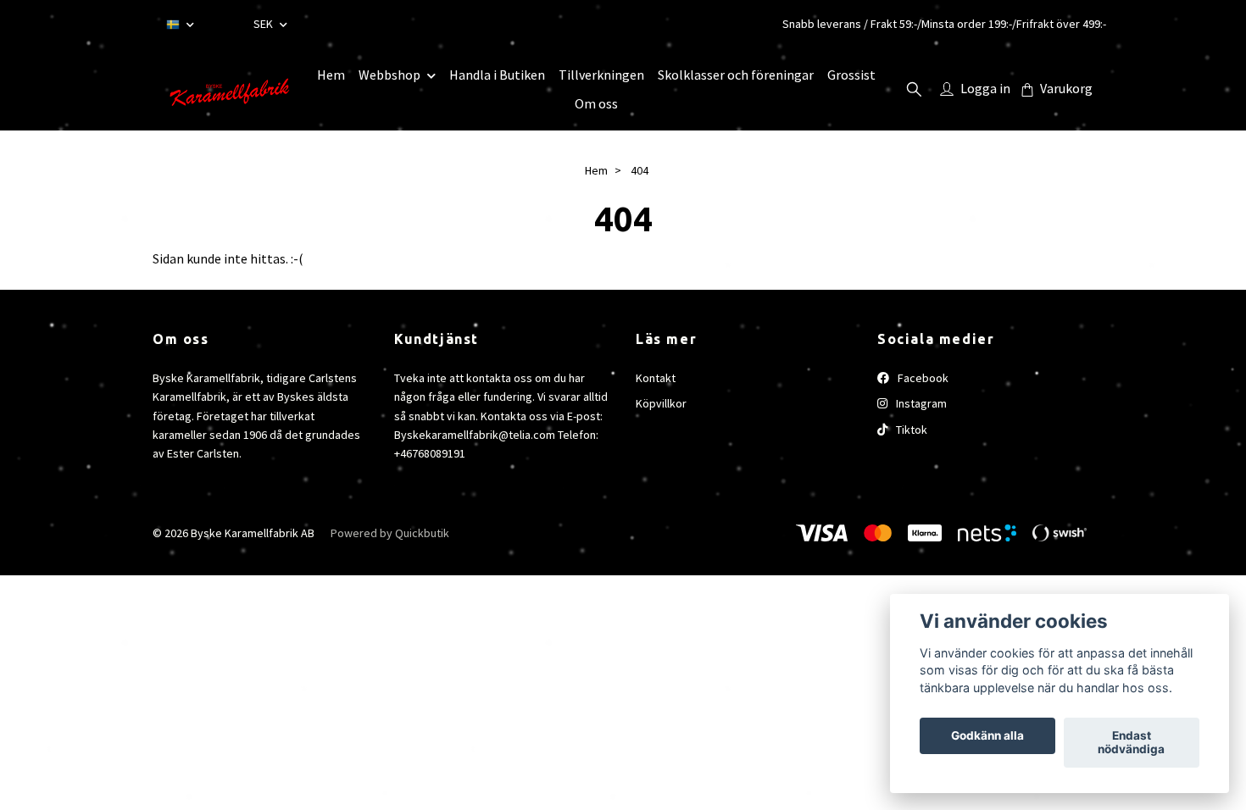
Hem (331, 74)
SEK (264, 23)
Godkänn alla (987, 736)
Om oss (596, 103)
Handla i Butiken (497, 74)
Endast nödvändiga (1131, 743)
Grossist (851, 74)
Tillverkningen (601, 74)
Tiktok (910, 429)
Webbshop (389, 74)
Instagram (920, 403)
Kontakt (656, 378)
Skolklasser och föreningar (736, 74)
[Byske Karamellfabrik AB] (228, 89)
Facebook (921, 378)
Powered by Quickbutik (390, 533)
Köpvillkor (661, 403)
